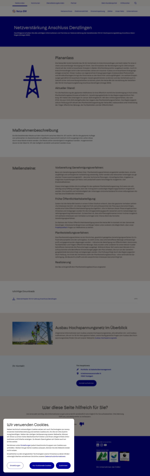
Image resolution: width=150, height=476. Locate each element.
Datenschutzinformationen (55, 456)
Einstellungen (26, 445)
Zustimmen (63, 465)
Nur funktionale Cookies (42, 465)
